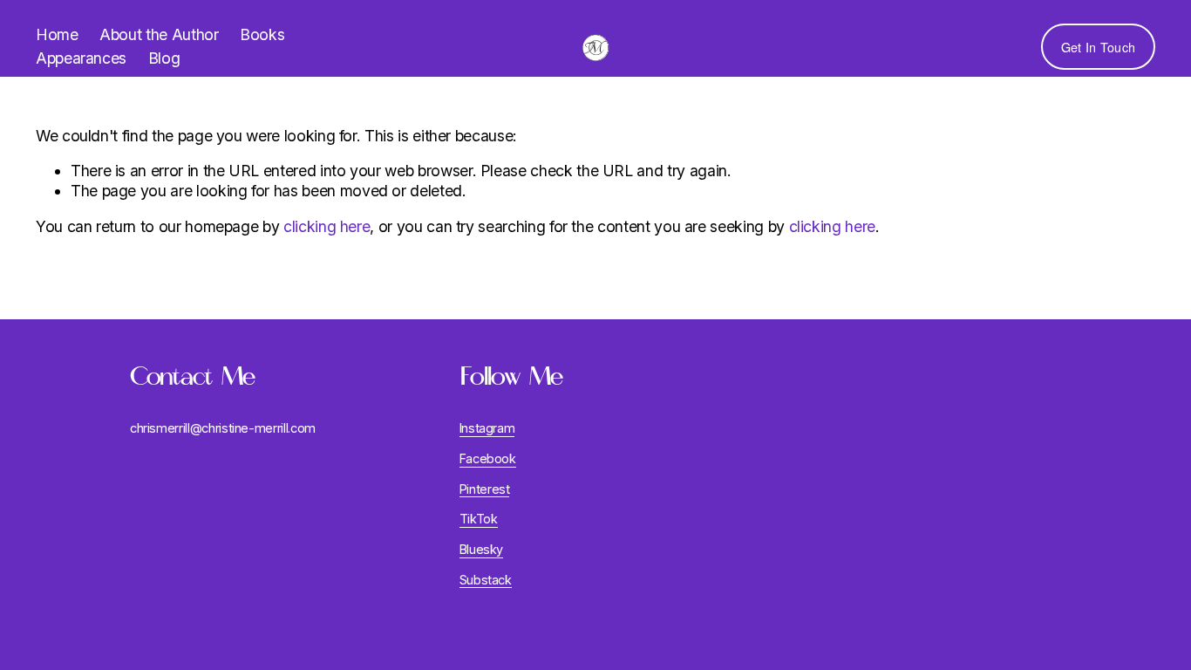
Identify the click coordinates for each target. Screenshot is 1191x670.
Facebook (487, 458)
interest (487, 489)
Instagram (487, 427)
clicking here (326, 226)
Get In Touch (1098, 47)
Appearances (81, 58)
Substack (485, 579)
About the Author (158, 34)
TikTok (478, 518)
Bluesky (481, 549)
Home (57, 34)
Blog (164, 58)
